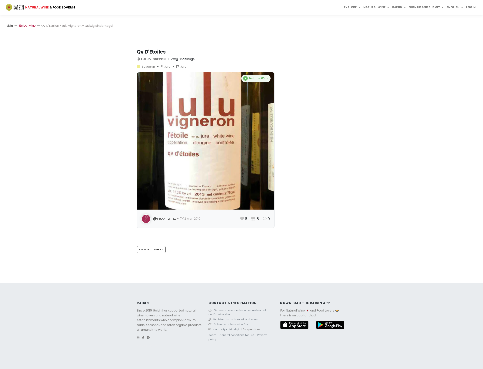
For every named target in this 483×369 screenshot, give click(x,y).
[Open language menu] (462, 7)
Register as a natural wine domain (235, 319)
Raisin (9, 26)
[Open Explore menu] (359, 7)
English (453, 7)
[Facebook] (148, 337)
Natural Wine (295, 310)
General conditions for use (237, 335)
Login (471, 7)
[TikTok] (143, 337)
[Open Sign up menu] (442, 7)
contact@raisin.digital (227, 329)
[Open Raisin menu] (405, 7)
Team (212, 335)
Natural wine (374, 7)
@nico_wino (27, 26)
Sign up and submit (424, 7)
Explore (350, 7)
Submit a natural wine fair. (231, 324)
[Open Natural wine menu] (388, 7)
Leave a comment (151, 249)
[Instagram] (138, 337)
